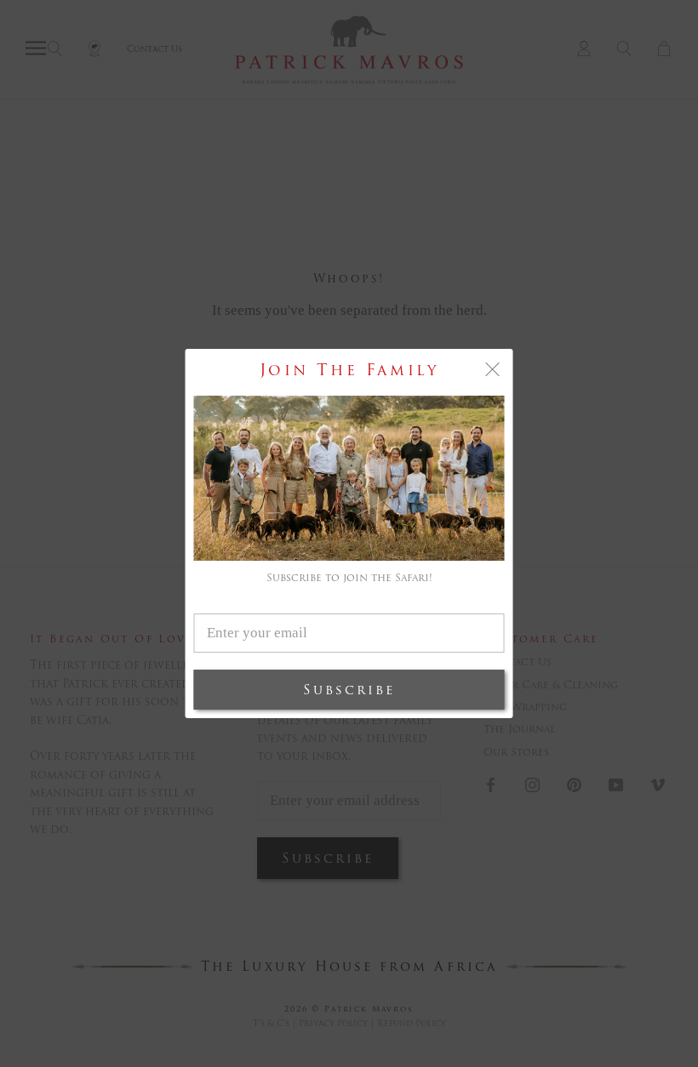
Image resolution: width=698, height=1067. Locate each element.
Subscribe (349, 690)
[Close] (493, 369)
